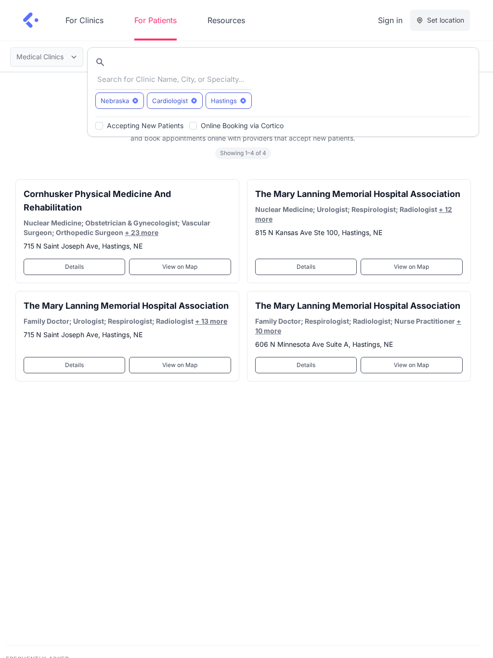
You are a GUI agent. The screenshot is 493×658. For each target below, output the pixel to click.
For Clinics (84, 20)
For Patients (155, 20)
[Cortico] (31, 20)
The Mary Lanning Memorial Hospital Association (357, 194)
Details (74, 266)
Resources (226, 20)
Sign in (390, 20)
